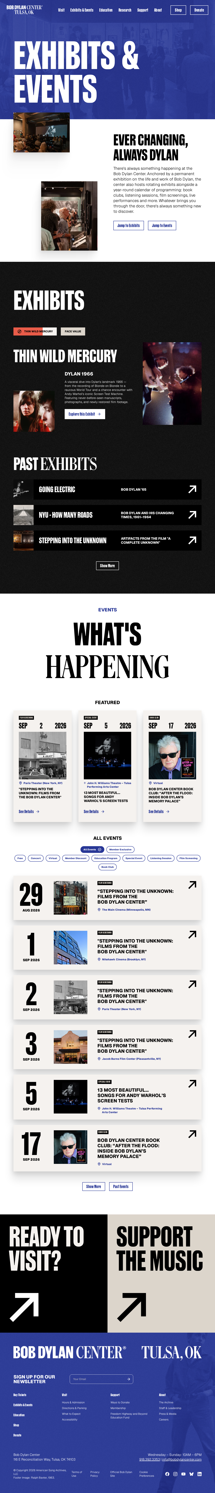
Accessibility (69, 1419)
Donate (17, 1435)
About (158, 10)
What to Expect (71, 1414)
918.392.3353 (149, 1459)
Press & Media (167, 1414)
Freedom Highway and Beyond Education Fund (129, 1415)
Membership (118, 1408)
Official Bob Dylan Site (121, 1474)
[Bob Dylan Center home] (25, 10)
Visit (61, 10)
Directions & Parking (74, 1408)
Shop (16, 1425)
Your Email (79, 1379)
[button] (61, 10)
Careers (163, 1419)
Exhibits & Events (81, 10)
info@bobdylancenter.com (182, 1459)
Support (142, 10)
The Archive (166, 1402)
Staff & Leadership (170, 1408)
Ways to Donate (120, 1402)
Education (106, 10)
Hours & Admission (73, 1402)
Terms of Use (77, 1474)
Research (125, 10)
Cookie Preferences (146, 1474)
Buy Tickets (19, 1395)
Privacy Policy (94, 1474)
